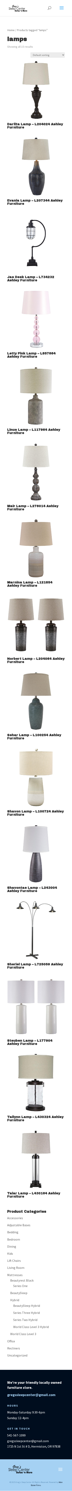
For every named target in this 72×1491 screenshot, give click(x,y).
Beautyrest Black (22, 1280)
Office (11, 1341)
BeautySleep (18, 1293)
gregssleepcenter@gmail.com (31, 1394)
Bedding (12, 1232)
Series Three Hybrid (26, 1313)
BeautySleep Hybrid (26, 1306)
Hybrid (14, 1300)
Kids (10, 1253)
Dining (11, 1246)
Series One (20, 1286)
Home (11, 30)
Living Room (15, 1268)
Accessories (15, 1218)
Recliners (13, 1348)
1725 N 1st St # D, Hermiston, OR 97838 (33, 1446)
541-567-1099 (16, 1435)
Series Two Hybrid (25, 1320)
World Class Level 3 (23, 1334)
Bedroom (13, 1239)
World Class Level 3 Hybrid (31, 1327)
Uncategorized (17, 1355)
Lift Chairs (14, 1261)
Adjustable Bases (18, 1225)
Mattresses (15, 1275)
